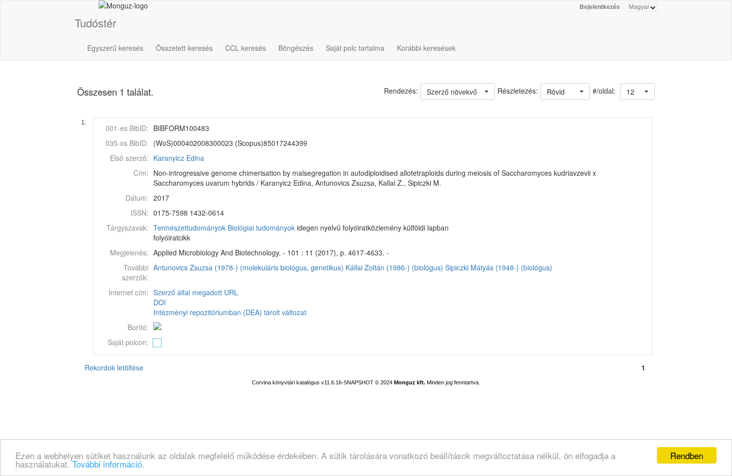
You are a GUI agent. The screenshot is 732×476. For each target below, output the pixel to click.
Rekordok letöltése (114, 367)
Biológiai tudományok (261, 228)
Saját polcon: (128, 342)
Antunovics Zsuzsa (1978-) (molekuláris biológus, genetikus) (248, 267)
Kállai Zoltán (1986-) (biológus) (394, 267)
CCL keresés (245, 48)
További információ (107, 464)
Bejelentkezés (600, 6)
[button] (637, 91)
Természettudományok (189, 228)
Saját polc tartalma (355, 48)
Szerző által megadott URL (195, 292)
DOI (159, 302)
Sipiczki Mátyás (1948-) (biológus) (498, 267)
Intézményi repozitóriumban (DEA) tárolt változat (229, 312)
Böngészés (295, 48)
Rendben (686, 455)
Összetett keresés (184, 48)
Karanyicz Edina (178, 158)
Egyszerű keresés (115, 48)
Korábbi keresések (426, 48)
